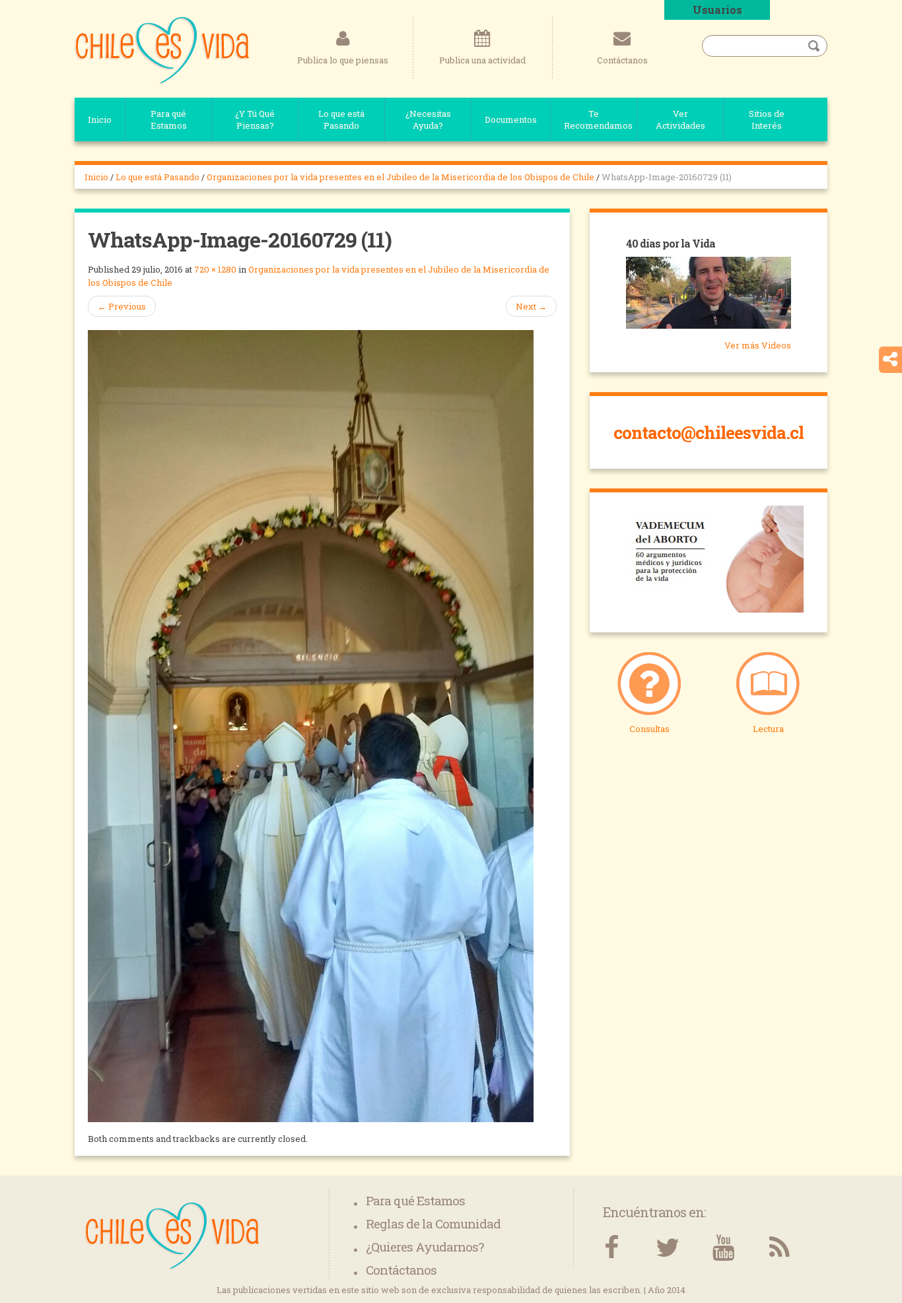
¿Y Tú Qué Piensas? (255, 119)
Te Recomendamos (598, 119)
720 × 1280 (215, 269)
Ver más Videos (757, 345)
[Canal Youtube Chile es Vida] (723, 1248)
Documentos (511, 119)
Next (531, 306)
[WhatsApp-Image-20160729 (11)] (311, 725)
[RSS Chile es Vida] (779, 1248)
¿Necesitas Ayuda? (428, 119)
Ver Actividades (680, 119)
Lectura (768, 729)
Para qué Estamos (169, 119)
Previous (122, 306)
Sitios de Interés (766, 119)
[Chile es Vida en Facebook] (611, 1248)
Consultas (649, 729)
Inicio (100, 119)
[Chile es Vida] (162, 49)
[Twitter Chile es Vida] (667, 1248)
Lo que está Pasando (341, 119)
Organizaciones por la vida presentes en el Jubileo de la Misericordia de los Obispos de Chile (400, 177)
